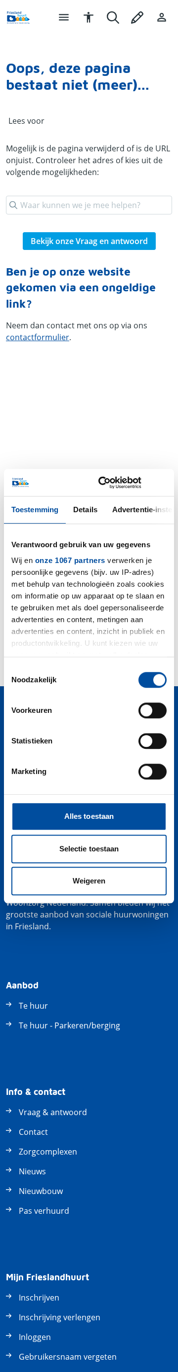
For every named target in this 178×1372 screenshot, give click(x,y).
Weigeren (89, 881)
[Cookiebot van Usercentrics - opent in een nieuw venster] (104, 482)
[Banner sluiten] (163, 482)
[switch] (152, 710)
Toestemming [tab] (34, 509)
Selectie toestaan (89, 848)
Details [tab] (85, 509)
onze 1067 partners (70, 560)
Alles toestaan (89, 816)
